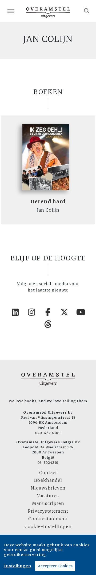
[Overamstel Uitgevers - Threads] (48, 324)
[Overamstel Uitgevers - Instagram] (32, 312)
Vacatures (48, 495)
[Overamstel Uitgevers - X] (64, 312)
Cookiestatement (48, 518)
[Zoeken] (87, 10)
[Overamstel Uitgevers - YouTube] (81, 312)
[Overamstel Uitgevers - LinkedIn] (15, 312)
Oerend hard (48, 202)
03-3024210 (48, 462)
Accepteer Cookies (55, 566)
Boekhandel (48, 480)
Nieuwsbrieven (48, 488)
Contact (48, 472)
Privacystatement (48, 511)
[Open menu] (10, 11)
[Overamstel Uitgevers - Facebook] (48, 312)
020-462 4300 (48, 433)
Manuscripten (48, 503)
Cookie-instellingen (48, 526)
